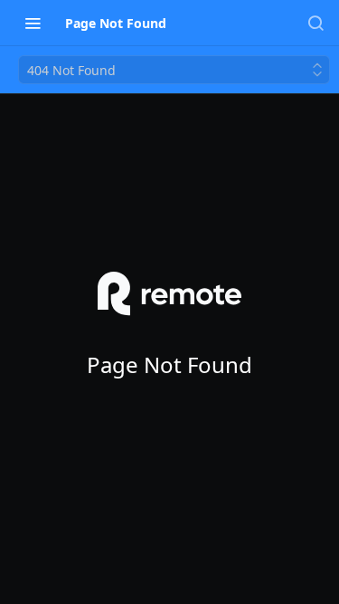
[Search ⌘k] (315, 22)
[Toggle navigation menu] (32, 22)
